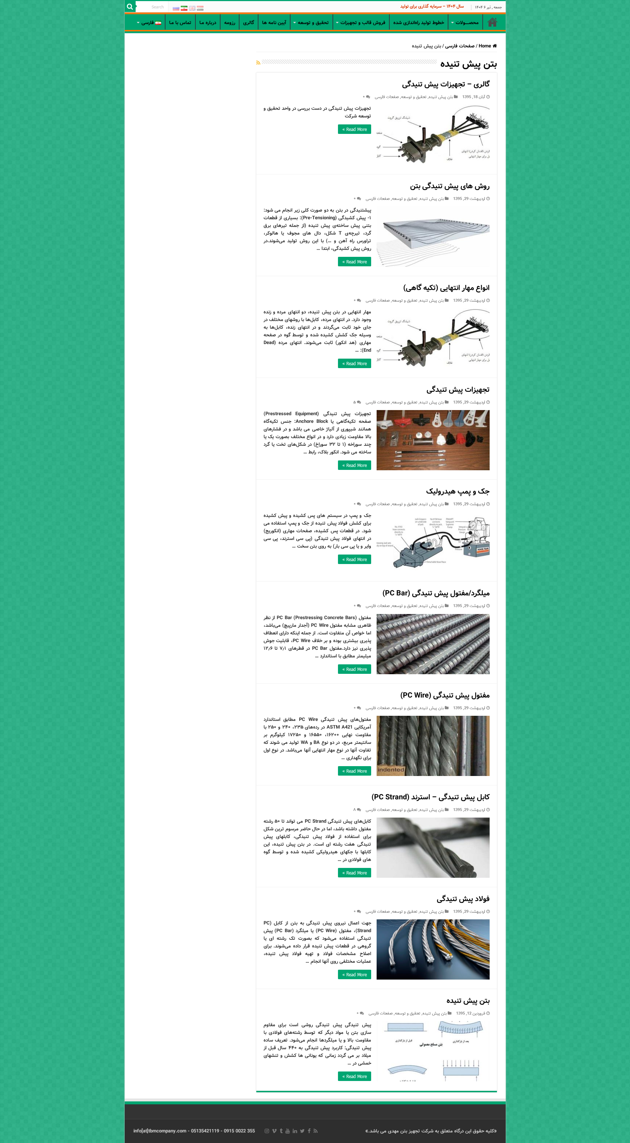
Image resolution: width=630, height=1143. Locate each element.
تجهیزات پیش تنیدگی (458, 389)
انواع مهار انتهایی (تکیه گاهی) (446, 288)
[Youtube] (288, 1131)
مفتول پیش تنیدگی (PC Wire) (445, 695)
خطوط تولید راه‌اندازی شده (418, 23)
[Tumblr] (281, 1131)
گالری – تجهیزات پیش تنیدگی (446, 84)
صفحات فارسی (460, 46)
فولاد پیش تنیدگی (463, 899)
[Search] (130, 6)
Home (486, 46)
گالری (248, 23)
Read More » (354, 129)
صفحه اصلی (492, 22)
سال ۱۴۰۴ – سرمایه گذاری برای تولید (432, 6)
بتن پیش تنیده (441, 97)
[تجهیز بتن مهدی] (315, 13)
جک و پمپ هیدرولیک (458, 491)
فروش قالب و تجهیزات (363, 23)
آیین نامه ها (274, 23)
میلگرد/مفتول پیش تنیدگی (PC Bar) (436, 593)
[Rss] (315, 1131)
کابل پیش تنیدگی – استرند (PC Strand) (431, 797)
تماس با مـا (180, 23)
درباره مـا (207, 23)
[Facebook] (309, 1131)
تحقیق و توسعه (414, 97)
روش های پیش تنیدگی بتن (450, 186)
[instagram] (267, 1131)
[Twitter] (302, 1131)
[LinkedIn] (295, 1131)
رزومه (229, 23)
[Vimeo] (274, 1131)
